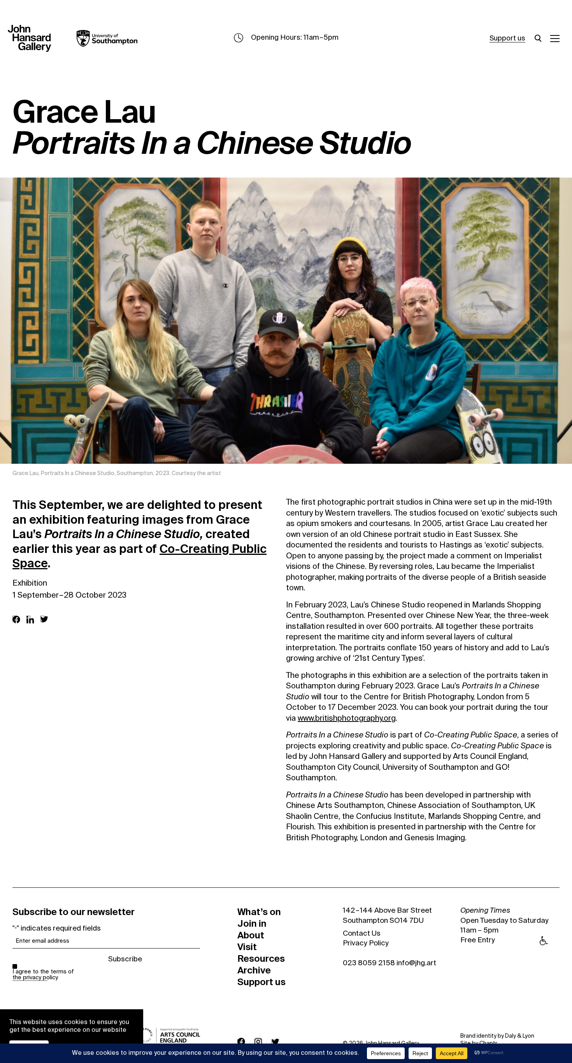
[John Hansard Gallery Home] (33, 38)
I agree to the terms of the (43, 974)
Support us (507, 38)
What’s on (259, 912)
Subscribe (125, 959)
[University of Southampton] (101, 38)
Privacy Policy (366, 943)
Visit (247, 947)
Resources (261, 958)
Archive (254, 970)
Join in (252, 923)
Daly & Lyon (519, 1036)
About (250, 935)
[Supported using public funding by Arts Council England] (169, 1035)
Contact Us (362, 933)
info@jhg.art (416, 963)
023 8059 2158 (369, 963)
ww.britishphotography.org (349, 719)
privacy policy (40, 977)
